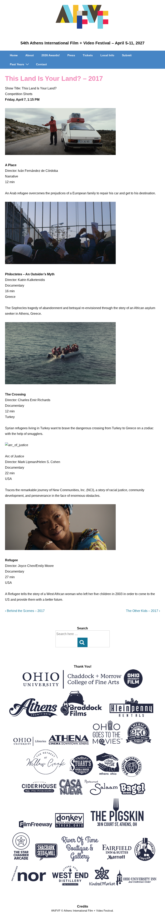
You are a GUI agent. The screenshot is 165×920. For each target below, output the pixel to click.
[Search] (82, 642)
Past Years (17, 64)
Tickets (88, 55)
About (29, 55)
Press (71, 55)
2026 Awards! (50, 55)
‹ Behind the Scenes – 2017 (25, 611)
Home (14, 55)
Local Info (107, 55)
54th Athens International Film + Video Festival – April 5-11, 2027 (82, 43)
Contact (41, 64)
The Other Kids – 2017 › (143, 611)
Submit (127, 55)
